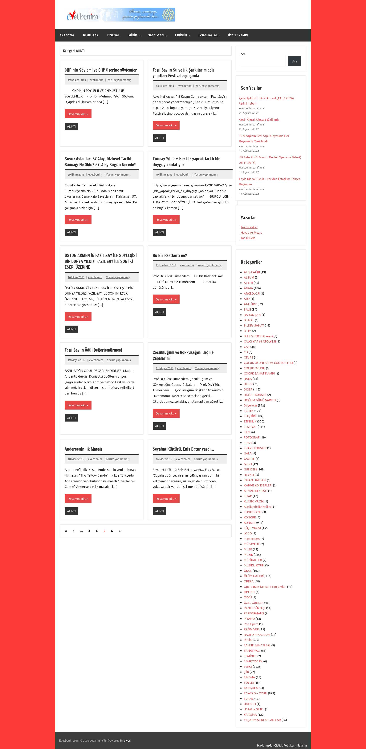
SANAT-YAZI (156, 35)
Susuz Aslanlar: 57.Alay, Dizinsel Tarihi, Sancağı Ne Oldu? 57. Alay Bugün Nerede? (100, 162)
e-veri (127, 740)
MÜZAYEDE (252, 544)
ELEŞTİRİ (250, 416)
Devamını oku (77, 114)
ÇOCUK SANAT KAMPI (259, 373)
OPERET (249, 592)
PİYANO (249, 618)
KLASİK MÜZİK (254, 501)
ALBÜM (249, 277)
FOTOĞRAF (252, 437)
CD (246, 352)
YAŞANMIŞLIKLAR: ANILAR (262, 720)
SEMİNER (250, 656)
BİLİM (247, 330)
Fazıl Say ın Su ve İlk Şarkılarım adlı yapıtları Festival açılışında (183, 73)
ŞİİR (246, 672)
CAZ (247, 346)
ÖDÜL (248, 570)
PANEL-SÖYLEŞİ (254, 608)
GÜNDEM (250, 469)
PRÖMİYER (251, 629)
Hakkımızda (264, 745)
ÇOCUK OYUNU (254, 368)
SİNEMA (249, 677)
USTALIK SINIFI (254, 709)
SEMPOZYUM (253, 661)
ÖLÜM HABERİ (254, 576)
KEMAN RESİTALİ (255, 490)
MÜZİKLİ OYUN (254, 565)
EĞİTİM (249, 410)
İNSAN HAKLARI (208, 35)
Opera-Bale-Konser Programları (265, 586)
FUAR (248, 442)
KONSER (249, 522)
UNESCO (250, 704)
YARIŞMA (250, 714)
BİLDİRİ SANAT (254, 325)
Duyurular (250, 405)
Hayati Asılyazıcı (251, 232)
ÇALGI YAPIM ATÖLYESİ (260, 341)
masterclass (252, 538)
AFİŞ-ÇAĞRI (252, 272)
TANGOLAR (252, 688)
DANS (248, 378)
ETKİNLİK (181, 35)
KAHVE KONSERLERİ (258, 485)
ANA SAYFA (67, 35)
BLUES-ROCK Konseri (258, 336)
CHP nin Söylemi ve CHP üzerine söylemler (101, 70)
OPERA (249, 581)
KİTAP (248, 496)
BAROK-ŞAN (252, 314)
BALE (247, 309)
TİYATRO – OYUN (238, 35)
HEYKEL (249, 474)
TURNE (249, 698)
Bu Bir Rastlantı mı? (170, 255)
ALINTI (71, 126)
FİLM (247, 432)
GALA (248, 453)
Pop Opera (251, 624)
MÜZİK (132, 35)
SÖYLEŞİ (249, 682)
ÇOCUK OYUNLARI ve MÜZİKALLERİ (268, 362)
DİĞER (248, 389)
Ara (243, 53)
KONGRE (250, 517)
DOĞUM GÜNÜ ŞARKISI (260, 400)
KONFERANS (253, 512)
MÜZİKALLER (253, 560)
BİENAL (249, 320)
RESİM (248, 640)
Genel (248, 464)
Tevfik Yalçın (249, 227)
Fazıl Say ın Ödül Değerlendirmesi (93, 350)
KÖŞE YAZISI (252, 528)
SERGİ (248, 666)
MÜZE (248, 549)
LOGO (248, 533)
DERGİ (248, 384)
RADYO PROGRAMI (257, 634)
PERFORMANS (254, 613)
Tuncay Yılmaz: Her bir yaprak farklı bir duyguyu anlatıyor (186, 162)
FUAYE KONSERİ (255, 448)
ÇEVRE (248, 357)
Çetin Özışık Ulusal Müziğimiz (259, 119)
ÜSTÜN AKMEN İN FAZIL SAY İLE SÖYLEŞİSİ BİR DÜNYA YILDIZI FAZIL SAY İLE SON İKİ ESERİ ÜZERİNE (101, 261)
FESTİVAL (113, 35)
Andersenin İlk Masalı (83, 449)
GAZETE (249, 458)
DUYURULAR (90, 35)
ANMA (248, 288)
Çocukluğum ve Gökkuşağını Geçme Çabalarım (183, 355)
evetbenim (97, 79)
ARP (247, 298)
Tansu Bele (248, 238)
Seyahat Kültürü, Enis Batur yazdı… (183, 449)
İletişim (302, 745)
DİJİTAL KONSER (255, 394)
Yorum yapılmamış (119, 79)
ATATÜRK (250, 304)
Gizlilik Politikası (284, 745)
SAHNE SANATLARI (257, 645)
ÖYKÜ (248, 597)
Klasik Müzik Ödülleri (258, 506)
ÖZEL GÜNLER (253, 602)
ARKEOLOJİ (252, 293)
